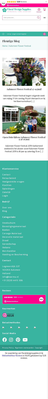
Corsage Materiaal (12, 233)
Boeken (6, 230)
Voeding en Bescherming (15, 254)
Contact (6, 174)
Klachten (7, 185)
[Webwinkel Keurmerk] (8, 315)
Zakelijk (6, 192)
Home (4, 46)
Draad (5, 240)
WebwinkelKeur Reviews (12, 355)
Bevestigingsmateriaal (14, 226)
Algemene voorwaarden (24, 348)
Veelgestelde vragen (13, 181)
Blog (4, 211)
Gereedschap (9, 244)
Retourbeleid (9, 178)
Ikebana (6, 247)
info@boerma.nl (10, 277)
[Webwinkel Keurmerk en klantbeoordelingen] (44, 34)
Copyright (39, 348)
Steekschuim (8, 223)
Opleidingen (8, 188)
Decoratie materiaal (12, 237)
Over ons (7, 207)
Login (5, 196)
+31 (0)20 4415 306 (12, 280)
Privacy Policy (8, 348)
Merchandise (9, 251)
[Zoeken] (38, 17)
